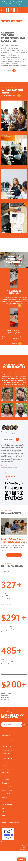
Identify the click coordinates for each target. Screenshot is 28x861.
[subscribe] (24, 724)
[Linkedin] (7, 740)
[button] (7, 70)
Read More (3, 550)
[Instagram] (3, 740)
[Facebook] (12, 740)
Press (5, 536)
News (2, 536)
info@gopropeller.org (7, 750)
